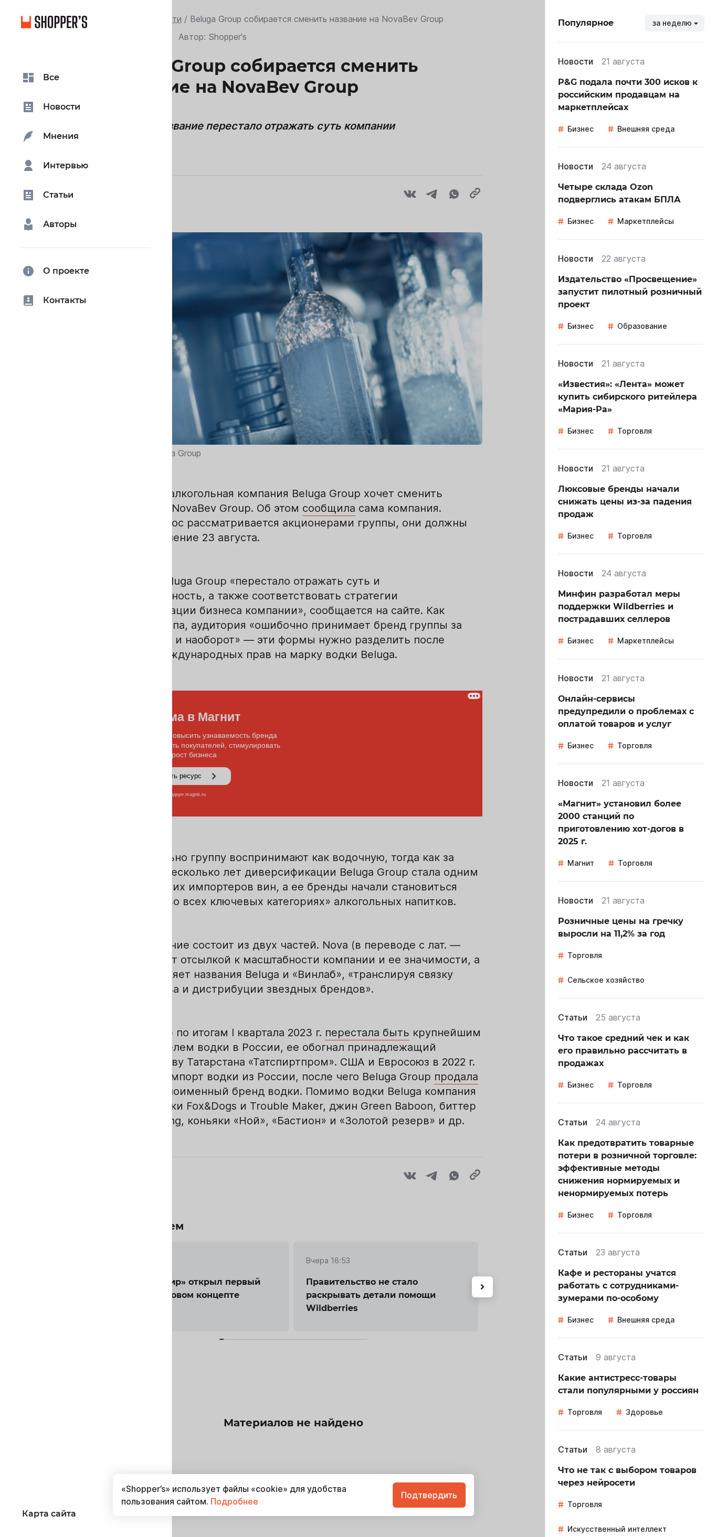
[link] (631, 95)
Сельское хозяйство (606, 979)
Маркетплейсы (645, 221)
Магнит (580, 862)
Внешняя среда (645, 128)
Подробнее (233, 1501)
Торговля (634, 430)
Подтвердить (429, 1495)
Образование (642, 325)
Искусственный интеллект (617, 1528)
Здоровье (644, 1411)
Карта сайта (49, 1514)
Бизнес (580, 128)
